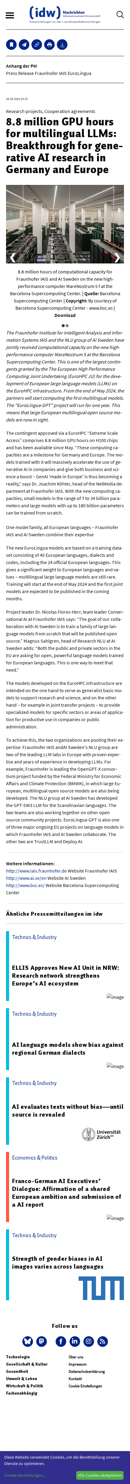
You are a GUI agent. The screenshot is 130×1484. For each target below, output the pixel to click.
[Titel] (11, 44)
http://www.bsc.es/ (25, 885)
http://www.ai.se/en (26, 878)
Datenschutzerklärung (87, 1371)
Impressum (78, 1364)
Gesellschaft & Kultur (26, 1364)
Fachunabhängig (21, 1393)
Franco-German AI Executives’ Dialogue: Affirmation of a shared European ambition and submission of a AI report (67, 1192)
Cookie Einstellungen (85, 1386)
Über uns (76, 1357)
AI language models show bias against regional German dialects (68, 1048)
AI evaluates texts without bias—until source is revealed (68, 1110)
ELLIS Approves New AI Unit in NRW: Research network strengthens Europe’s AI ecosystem (65, 975)
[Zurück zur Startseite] (65, 14)
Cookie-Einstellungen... (24, 1475)
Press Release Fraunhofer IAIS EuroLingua (48, 73)
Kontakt (75, 1378)
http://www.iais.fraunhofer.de (36, 871)
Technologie (18, 1357)
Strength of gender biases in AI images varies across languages (58, 1262)
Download (65, 315)
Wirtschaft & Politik (24, 1386)
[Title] (36, 44)
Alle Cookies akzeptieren (100, 1475)
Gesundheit (17, 1371)
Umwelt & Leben (21, 1379)
